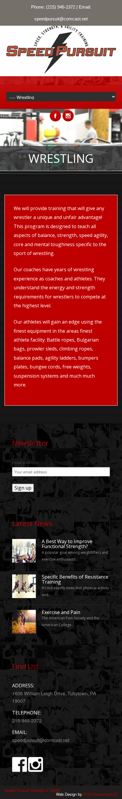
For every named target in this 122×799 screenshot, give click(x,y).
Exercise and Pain (61, 612)
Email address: (25, 462)
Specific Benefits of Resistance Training (75, 579)
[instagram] (68, 112)
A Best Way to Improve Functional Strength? (67, 544)
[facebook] (55, 112)
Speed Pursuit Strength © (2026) (32, 790)
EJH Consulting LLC (100, 794)
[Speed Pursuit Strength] (61, 74)
